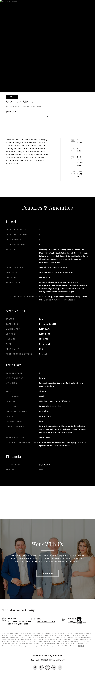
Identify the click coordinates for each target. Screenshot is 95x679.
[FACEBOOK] (35, 667)
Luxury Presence (53, 655)
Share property (19, 169)
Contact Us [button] (47, 573)
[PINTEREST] (60, 667)
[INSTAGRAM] (47, 667)
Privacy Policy (57, 660)
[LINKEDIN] (41, 667)
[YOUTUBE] (53, 667)
